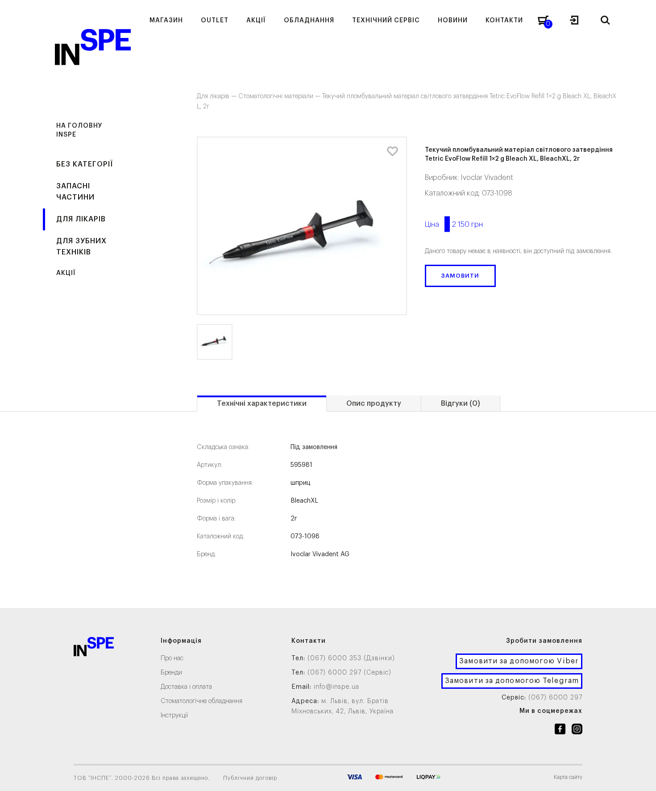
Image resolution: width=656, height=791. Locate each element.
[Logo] (94, 648)
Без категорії (84, 164)
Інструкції (174, 715)
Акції (66, 273)
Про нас (172, 658)
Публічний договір (250, 778)
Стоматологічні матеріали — (280, 96)
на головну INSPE (79, 130)
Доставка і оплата (186, 687)
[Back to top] (640, 775)
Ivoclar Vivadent (487, 177)
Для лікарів (81, 219)
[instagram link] (577, 731)
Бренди (171, 673)
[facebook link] (560, 731)
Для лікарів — (217, 96)
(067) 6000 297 (555, 698)
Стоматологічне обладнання (201, 701)
